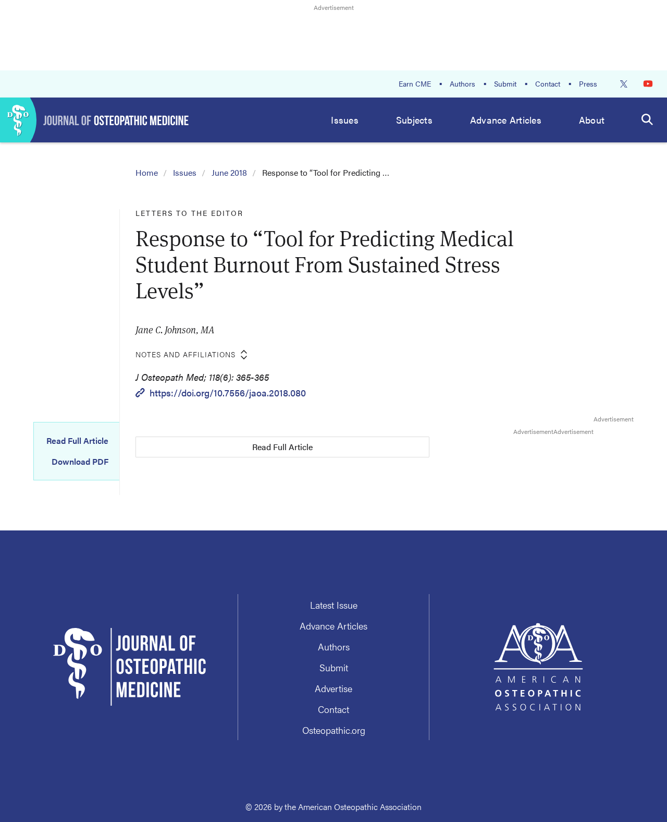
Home (146, 172)
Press (588, 83)
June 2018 (229, 172)
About (591, 119)
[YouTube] (648, 83)
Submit (505, 83)
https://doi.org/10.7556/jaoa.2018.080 (228, 392)
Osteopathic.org (333, 729)
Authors (462, 83)
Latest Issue (333, 604)
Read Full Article (77, 440)
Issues (345, 119)
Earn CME (415, 83)
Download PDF (80, 461)
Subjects (414, 119)
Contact (547, 83)
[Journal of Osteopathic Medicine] (94, 120)
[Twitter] (624, 84)
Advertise (333, 688)
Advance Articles (505, 119)
